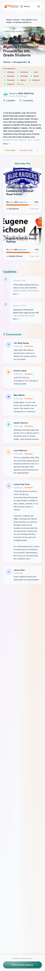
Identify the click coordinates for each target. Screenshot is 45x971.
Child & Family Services (13, 31)
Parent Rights (10, 150)
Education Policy (26, 150)
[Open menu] (38, 6)
